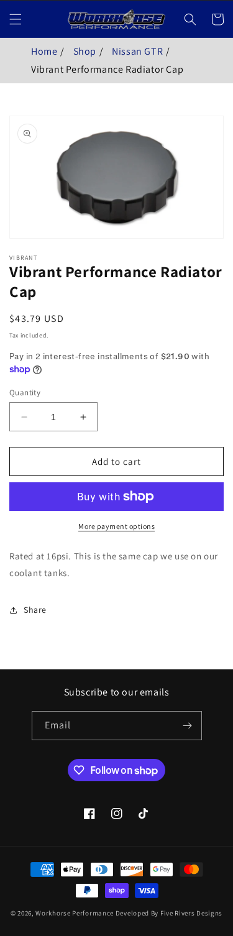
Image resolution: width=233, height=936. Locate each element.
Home (44, 51)
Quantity (24, 392)
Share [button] (35, 609)
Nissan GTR (137, 51)
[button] (15, 19)
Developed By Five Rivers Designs (169, 913)
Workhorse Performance (74, 913)
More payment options (116, 526)
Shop (84, 51)
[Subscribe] (187, 725)
